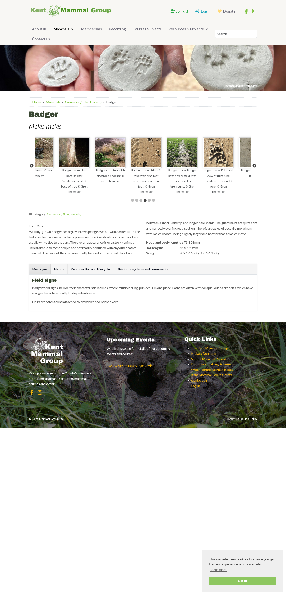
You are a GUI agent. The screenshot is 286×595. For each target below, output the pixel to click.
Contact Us (199, 380)
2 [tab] (137, 200)
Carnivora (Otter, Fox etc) (64, 214)
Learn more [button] (218, 570)
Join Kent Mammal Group (209, 348)
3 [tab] (141, 200)
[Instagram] (254, 11)
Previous (32, 166)
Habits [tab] (59, 269)
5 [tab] (149, 200)
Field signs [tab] (39, 269)
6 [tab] (153, 200)
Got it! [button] (242, 580)
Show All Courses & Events (128, 366)
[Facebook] (246, 11)
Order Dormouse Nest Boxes (212, 369)
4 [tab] (145, 200)
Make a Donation (203, 353)
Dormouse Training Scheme (211, 364)
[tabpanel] (53, 166)
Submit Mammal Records (209, 359)
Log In (195, 386)
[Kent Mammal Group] (70, 11)
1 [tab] (132, 200)
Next (254, 166)
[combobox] (236, 34)
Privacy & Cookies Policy (241, 418)
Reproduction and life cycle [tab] (90, 269)
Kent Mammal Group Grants (211, 375)
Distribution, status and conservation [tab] (142, 269)
